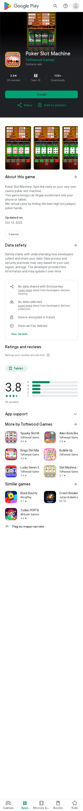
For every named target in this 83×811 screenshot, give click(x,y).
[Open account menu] (76, 6)
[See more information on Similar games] (75, 484)
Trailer (41, 35)
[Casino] (13, 234)
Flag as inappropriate (24, 526)
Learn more (25, 290)
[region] (41, 77)
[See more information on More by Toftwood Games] (75, 424)
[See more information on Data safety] (75, 245)
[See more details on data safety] (20, 334)
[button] (39, 80)
